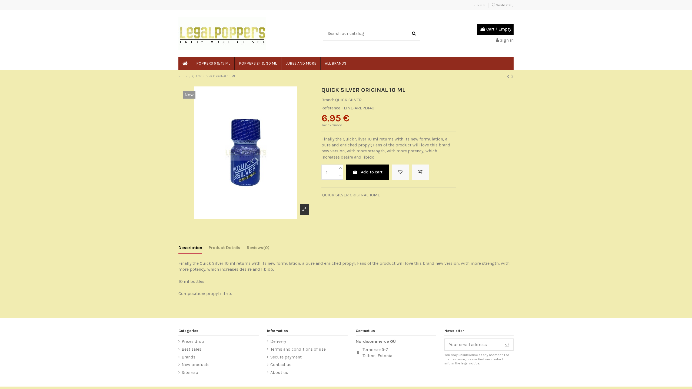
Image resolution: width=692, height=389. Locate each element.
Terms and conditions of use (298, 349)
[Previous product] (509, 76)
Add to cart (371, 172)
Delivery (278, 341)
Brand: (327, 99)
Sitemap (190, 372)
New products (195, 364)
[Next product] (512, 76)
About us (279, 372)
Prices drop (193, 341)
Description (190, 247)
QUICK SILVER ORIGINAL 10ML (351, 194)
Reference (330, 107)
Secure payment (286, 357)
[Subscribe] (506, 344)
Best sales (191, 349)
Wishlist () (504, 5)
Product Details (224, 247)
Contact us (280, 364)
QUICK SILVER (348, 99)
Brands (188, 357)
